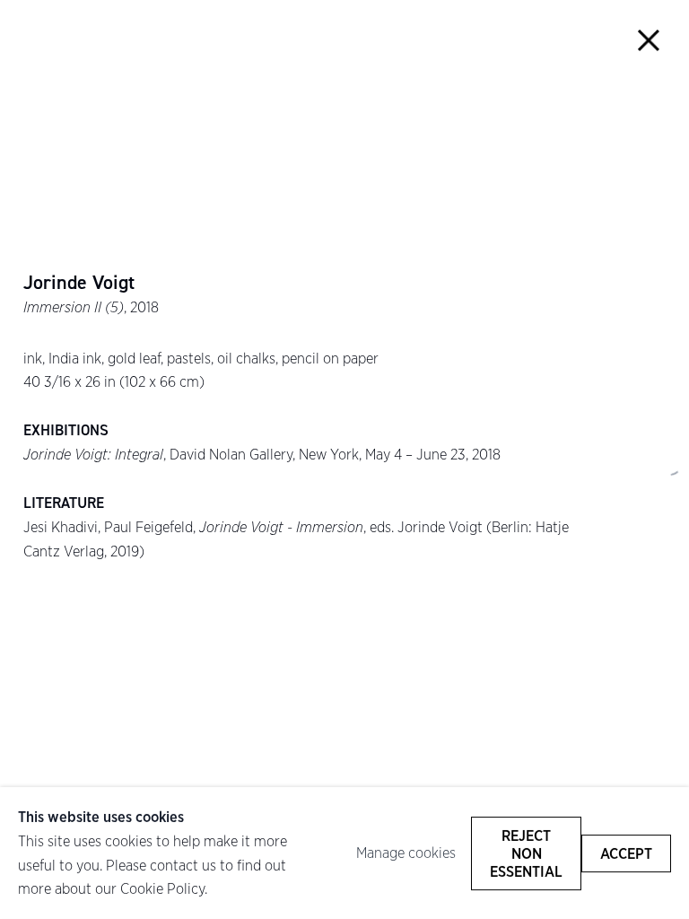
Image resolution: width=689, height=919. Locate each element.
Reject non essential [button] (526, 853)
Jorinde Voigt (79, 282)
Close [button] (649, 40)
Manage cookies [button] (406, 853)
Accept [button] (626, 853)
